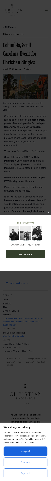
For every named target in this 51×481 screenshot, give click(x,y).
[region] (25, 452)
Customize (25, 462)
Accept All (25, 451)
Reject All (25, 473)
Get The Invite (26, 254)
